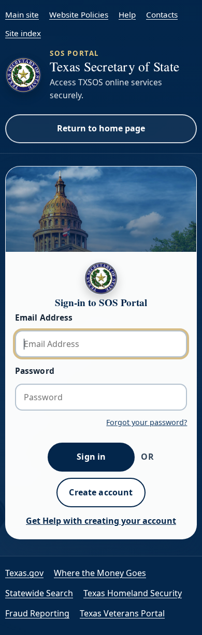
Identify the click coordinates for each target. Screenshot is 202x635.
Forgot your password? (146, 422)
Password (34, 370)
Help (127, 14)
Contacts (162, 14)
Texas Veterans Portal (122, 613)
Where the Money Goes (100, 573)
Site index (23, 32)
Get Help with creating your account (101, 520)
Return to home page (101, 128)
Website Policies (78, 14)
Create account (101, 492)
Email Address (44, 317)
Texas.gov (24, 573)
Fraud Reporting (37, 613)
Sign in (91, 456)
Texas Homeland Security (132, 593)
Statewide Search (39, 593)
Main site (22, 14)
